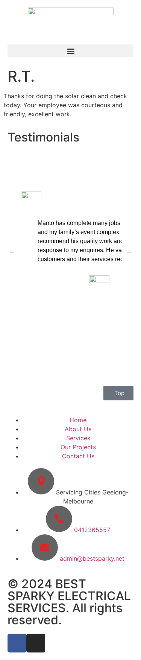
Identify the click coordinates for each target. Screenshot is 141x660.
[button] (70, 50)
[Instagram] (35, 643)
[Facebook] (17, 643)
